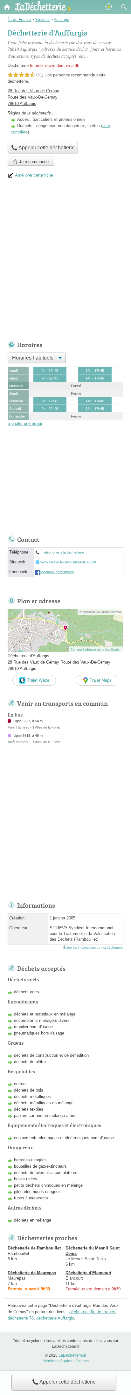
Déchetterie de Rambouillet (34, 1248)
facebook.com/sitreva (57, 572)
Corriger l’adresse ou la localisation (96, 649)
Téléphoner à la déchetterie (63, 552)
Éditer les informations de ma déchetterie (93, 947)
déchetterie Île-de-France (92, 1311)
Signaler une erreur (25, 423)
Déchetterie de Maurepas (32, 1272)
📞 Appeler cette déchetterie (64, 1382)
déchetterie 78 (21, 1318)
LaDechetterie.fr (72, 1355)
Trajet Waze (38, 680)
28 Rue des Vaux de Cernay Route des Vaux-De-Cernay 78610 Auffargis (33, 97)
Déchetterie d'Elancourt (88, 1272)
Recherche (124, 7)
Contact (82, 1361)
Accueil (7, 7)
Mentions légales (57, 1361)
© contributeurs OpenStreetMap (100, 611)
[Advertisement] (65, 262)
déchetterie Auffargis (55, 1318)
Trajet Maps (101, 680)
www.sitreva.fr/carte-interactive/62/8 (68, 562)
